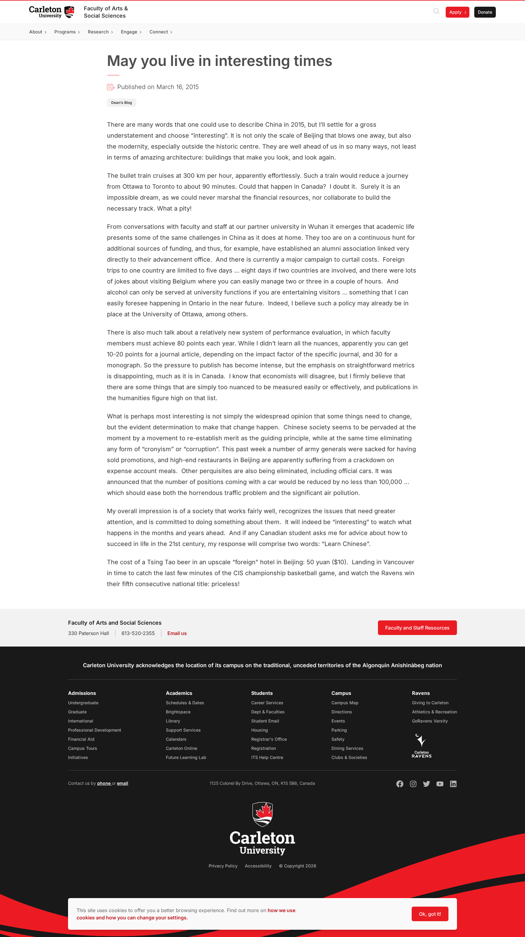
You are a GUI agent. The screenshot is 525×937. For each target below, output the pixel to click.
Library (173, 720)
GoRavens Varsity (430, 720)
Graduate (77, 711)
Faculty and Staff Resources (417, 628)
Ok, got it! (430, 914)
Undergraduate (83, 702)
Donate (485, 12)
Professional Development (94, 730)
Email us (177, 633)
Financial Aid (81, 739)
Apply (455, 12)
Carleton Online (181, 748)
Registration (263, 748)
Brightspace (178, 711)
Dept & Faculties (268, 711)
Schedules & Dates (185, 702)
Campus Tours (82, 748)
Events (338, 720)
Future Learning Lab (186, 757)
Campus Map (345, 702)
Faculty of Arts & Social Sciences (106, 12)
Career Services (267, 702)
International (80, 720)
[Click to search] (437, 12)
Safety (338, 739)
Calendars (176, 739)
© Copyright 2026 (297, 865)
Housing (259, 730)
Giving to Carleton (430, 702)
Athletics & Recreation (434, 711)
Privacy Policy (223, 865)
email (122, 783)
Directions (341, 711)
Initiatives (78, 757)
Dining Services (347, 748)
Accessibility (258, 865)
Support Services (183, 730)
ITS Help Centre (267, 757)
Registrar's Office (269, 739)
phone (104, 783)
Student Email (265, 720)
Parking (339, 730)
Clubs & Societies (349, 757)
